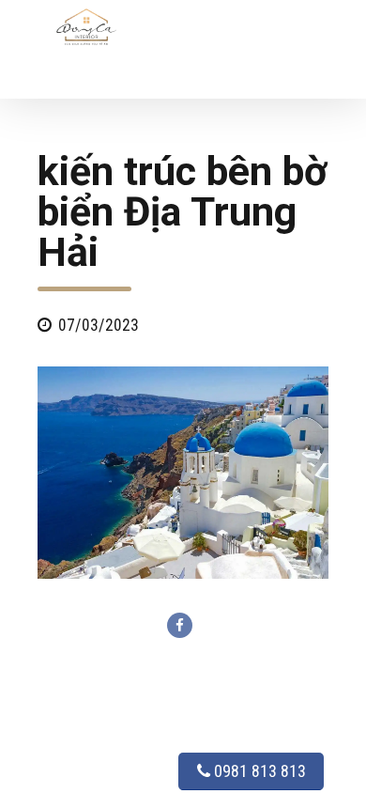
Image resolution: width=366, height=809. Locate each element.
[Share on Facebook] (179, 625)
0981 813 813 (258, 771)
